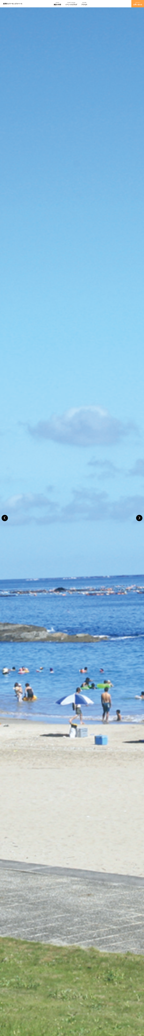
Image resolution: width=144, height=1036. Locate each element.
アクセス (84, 4)
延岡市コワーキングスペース (12, 3)
